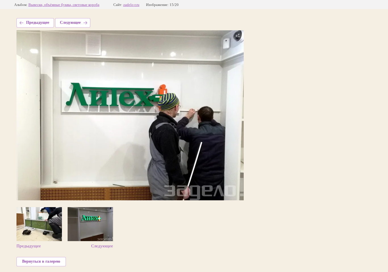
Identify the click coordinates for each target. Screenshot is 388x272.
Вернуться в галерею (41, 261)
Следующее (70, 22)
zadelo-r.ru (131, 5)
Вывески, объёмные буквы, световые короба (63, 5)
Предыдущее (37, 22)
